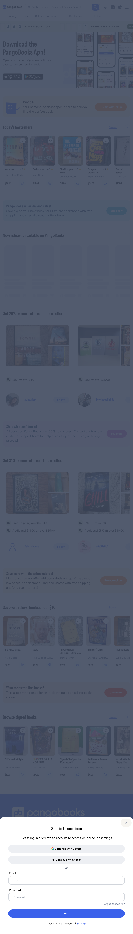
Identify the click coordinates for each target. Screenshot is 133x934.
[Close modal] (126, 823)
